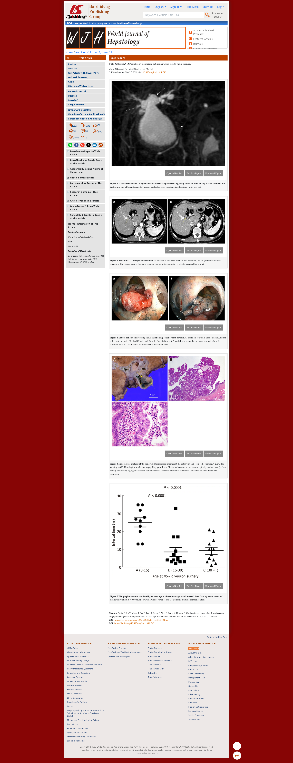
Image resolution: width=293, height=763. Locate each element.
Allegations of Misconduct (78, 652)
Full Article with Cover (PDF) (83, 72)
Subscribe (152, 673)
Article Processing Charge (78, 660)
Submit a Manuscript (76, 740)
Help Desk (192, 7)
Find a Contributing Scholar (160, 652)
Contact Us (193, 669)
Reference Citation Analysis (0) (85, 118)
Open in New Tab (174, 173)
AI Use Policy (72, 648)
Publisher (192, 702)
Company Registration (198, 665)
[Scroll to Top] (237, 746)
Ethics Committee (74, 693)
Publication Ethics (196, 698)
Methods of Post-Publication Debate (83, 720)
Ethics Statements (75, 698)
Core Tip (72, 68)
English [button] (159, 7)
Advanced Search (218, 15)
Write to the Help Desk (217, 637)
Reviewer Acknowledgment (119, 656)
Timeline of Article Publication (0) (86, 114)
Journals (208, 7)
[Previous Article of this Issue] (68, 57)
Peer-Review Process (116, 648)
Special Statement (196, 715)
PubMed (72, 95)
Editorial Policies (74, 685)
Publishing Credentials (198, 707)
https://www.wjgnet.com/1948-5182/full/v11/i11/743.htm (141, 620)
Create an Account (75, 677)
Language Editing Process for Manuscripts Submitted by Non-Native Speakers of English (85, 713)
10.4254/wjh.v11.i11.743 (154, 72)
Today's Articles (154, 677)
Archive (80, 52)
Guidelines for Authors (77, 702)
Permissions (193, 690)
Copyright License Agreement (80, 668)
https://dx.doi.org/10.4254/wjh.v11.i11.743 (134, 623)
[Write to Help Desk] (237, 755)
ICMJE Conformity (196, 673)
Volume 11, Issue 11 (99, 52)
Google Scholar (76, 104)
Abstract (72, 64)
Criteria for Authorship (77, 681)
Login (220, 7)
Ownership (193, 686)
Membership (193, 682)
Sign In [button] (175, 7)
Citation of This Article (80, 86)
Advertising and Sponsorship (201, 657)
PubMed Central (77, 91)
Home (146, 7)
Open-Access (72, 724)
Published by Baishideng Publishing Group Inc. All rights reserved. (160, 64)
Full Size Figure (194, 173)
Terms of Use (194, 719)
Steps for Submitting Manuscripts (81, 736)
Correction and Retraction (78, 673)
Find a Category (155, 648)
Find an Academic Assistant (160, 660)
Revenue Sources (195, 711)
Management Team (196, 677)
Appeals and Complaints (78, 656)
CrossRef (72, 100)
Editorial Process (74, 689)
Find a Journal (154, 656)
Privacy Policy (194, 694)
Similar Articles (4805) (79, 109)
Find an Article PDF (156, 668)
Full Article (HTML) (78, 77)
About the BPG (194, 652)
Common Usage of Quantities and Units (84, 664)
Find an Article (154, 664)
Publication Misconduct (77, 728)
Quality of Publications (77, 732)
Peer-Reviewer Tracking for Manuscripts (125, 652)
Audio (71, 81)
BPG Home (193, 661)
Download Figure (213, 173)
